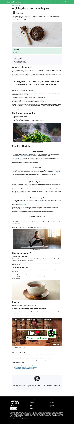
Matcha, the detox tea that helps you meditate (24, 370)
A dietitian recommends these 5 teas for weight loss (26, 367)
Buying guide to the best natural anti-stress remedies (28, 109)
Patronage (52, 404)
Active (49, 1)
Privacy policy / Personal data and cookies (24, 418)
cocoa (31, 90)
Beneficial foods (17, 5)
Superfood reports (34, 406)
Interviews (32, 408)
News (31, 405)
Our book (52, 405)
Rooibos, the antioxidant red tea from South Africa (25, 365)
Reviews (55, 1)
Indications (43, 1)
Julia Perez (18, 11)
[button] (65, 2)
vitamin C (27, 177)
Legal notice (12, 418)
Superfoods (32, 402)
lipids (41, 200)
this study (39, 159)
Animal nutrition (33, 404)
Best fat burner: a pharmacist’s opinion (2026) (24, 368)
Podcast (61, 1)
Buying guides (35, 1)
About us (52, 402)
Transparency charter (54, 406)
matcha (17, 158)
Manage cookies (37, 418)
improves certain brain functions (23, 155)
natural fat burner (22, 204)
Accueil (13, 5)
